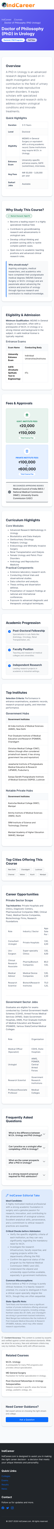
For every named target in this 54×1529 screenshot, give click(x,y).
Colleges (6, 1476)
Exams (5, 1480)
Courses (18, 19)
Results (5, 1484)
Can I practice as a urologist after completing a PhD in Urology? (25, 1147)
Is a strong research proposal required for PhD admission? (23, 1175)
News (4, 1488)
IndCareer (6, 19)
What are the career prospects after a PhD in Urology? (24, 1161)
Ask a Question (27, 1419)
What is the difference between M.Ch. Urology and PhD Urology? (25, 1134)
